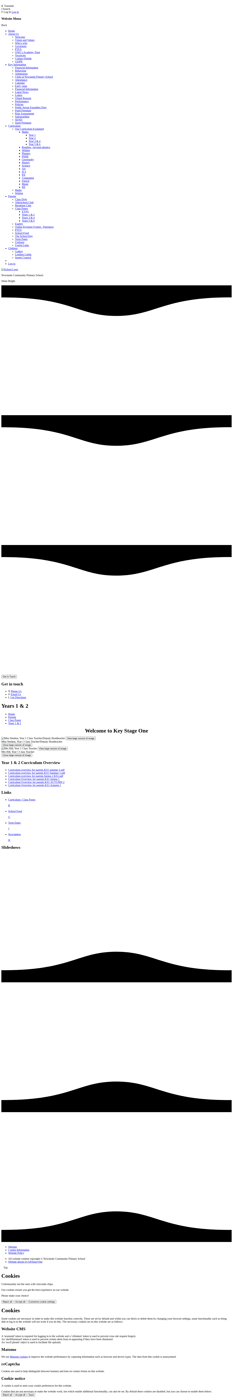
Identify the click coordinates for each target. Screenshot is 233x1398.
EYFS (25, 211)
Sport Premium (23, 122)
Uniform (19, 242)
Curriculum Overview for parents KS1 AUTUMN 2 (36, 782)
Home (11, 30)
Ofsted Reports (23, 98)
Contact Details (23, 58)
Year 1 (32, 135)
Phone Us (16, 691)
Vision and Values (24, 40)
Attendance (21, 79)
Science (26, 165)
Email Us (16, 694)
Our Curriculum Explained (29, 128)
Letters (18, 95)
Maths (25, 132)
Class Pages (21, 208)
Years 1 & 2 (28, 214)
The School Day (24, 236)
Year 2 (32, 138)
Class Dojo (21, 199)
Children (13, 248)
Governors (20, 46)
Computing (28, 177)
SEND (18, 119)
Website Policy (16, 1252)
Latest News (21, 92)
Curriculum (14, 125)
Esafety (19, 223)
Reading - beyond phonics (36, 147)
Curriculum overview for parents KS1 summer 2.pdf (36, 769)
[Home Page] (9, 269)
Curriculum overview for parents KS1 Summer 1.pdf (36, 772)
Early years (21, 86)
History (26, 162)
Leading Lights (23, 254)
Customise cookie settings (42, 1302)
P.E (23, 174)
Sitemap (12, 1246)
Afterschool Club (24, 202)
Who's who (21, 43)
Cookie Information (18, 1249)
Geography (28, 159)
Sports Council (23, 257)
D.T (24, 171)
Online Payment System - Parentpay (34, 226)
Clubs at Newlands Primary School (34, 76)
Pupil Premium (23, 110)
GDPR (19, 61)
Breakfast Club (23, 205)
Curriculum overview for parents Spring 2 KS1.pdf (35, 776)
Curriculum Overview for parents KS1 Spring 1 (34, 779)
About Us (13, 33)
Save (31, 1395)
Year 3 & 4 (34, 141)
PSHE (25, 156)
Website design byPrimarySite (25, 1261)
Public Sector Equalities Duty (31, 107)
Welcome (20, 37)
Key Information (17, 64)
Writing (26, 150)
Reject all (7, 1302)
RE (23, 187)
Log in (15, 12)
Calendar (20, 83)
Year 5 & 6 (34, 144)
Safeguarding (22, 116)
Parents (12, 196)
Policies (19, 104)
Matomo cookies (19, 1356)
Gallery (19, 251)
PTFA (18, 49)
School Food (22, 233)
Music (25, 184)
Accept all (20, 1302)
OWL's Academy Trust (27, 52)
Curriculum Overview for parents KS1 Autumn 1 (34, 785)
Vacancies (20, 55)
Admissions (21, 73)
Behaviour (20, 70)
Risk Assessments (24, 113)
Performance (22, 101)
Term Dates (21, 239)
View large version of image (80, 738)
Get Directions (18, 697)
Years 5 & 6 (28, 220)
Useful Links (22, 245)
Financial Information (26, 67)
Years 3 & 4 (28, 217)
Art (23, 168)
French (25, 181)
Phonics (26, 153)
